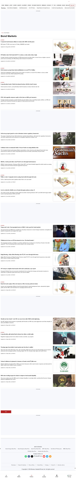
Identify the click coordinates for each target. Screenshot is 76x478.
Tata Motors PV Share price (56, 448)
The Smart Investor (36, 5)
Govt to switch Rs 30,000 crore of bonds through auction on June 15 (18, 190)
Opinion (29, 5)
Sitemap (47, 465)
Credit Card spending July (57, 7)
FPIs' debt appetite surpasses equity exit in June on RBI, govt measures (18, 97)
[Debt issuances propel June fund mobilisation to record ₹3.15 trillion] (64, 74)
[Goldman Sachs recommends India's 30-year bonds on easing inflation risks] (64, 152)
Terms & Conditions (22, 465)
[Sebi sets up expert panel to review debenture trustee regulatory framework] (64, 138)
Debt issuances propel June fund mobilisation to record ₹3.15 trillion (18, 70)
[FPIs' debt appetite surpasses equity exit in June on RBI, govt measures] (64, 102)
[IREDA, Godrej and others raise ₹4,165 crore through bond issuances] (64, 166)
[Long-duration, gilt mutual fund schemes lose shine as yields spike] (64, 338)
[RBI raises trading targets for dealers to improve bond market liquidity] (64, 380)
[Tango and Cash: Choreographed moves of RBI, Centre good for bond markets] (64, 231)
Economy (49, 5)
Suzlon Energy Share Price (10, 448)
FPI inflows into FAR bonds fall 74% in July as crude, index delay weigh (19, 55)
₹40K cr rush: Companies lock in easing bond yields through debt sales (18, 177)
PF (52, 5)
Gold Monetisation (23, 7)
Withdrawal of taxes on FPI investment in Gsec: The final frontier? (17, 240)
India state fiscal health (69, 7)
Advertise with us (61, 465)
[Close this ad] (75, 468)
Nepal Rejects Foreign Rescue (43, 7)
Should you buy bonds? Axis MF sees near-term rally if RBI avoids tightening (20, 319)
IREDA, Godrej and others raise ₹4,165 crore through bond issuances (18, 162)
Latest (10, 5)
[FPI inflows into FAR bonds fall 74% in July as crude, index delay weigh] (64, 60)
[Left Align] (2, 2)
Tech (55, 5)
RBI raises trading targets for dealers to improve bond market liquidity (18, 375)
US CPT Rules (32, 7)
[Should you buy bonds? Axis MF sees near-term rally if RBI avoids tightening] (64, 324)
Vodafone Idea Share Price (43, 451)
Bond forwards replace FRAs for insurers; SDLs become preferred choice (19, 284)
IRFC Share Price (45, 448)
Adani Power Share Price (36, 448)
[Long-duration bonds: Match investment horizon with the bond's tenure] (64, 88)
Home (3, 5)
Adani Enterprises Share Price (23, 448)
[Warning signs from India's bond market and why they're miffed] (64, 352)
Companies (58, 5)
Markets (19, 5)
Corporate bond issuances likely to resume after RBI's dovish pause (17, 42)
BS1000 (63, 5)
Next (6, 411)
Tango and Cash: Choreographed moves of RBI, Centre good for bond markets (21, 227)
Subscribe (72, 5)
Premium (7, 5)
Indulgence (68, 5)
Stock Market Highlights (12, 7)
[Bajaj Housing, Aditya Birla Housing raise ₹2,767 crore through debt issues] (64, 259)
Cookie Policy (40, 465)
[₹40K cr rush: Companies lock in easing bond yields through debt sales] (64, 181)
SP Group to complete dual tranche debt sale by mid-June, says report (18, 268)
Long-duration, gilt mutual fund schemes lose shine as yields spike (17, 334)
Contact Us (53, 465)
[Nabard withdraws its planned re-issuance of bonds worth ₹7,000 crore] (64, 366)
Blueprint (24, 5)
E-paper (15, 5)
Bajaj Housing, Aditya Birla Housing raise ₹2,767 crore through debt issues (19, 254)
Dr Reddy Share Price (32, 451)
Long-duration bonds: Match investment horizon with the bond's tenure (19, 84)
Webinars (44, 5)
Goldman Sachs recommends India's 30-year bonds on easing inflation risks (19, 147)
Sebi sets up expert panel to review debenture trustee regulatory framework (20, 133)
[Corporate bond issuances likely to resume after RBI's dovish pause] (64, 45)
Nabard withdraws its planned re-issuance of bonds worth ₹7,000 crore (18, 361)
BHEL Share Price (66, 448)
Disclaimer (13, 465)
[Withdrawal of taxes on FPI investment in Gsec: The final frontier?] (64, 245)
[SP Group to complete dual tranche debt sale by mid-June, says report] (64, 273)
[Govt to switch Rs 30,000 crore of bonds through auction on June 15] (64, 195)
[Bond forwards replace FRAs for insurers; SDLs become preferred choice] (64, 287)
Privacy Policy (32, 465)
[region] (38, 21)
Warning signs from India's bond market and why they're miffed (17, 347)
